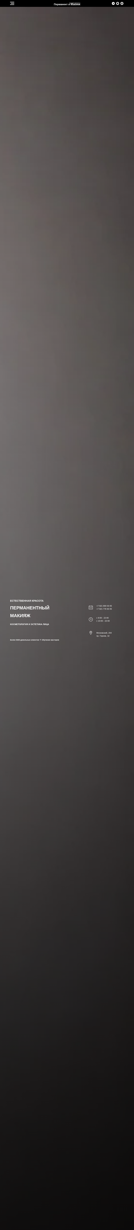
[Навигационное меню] (12, 3)
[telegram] (113, 4)
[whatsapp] (117, 4)
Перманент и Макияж (67, 4)
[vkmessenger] (121, 4)
